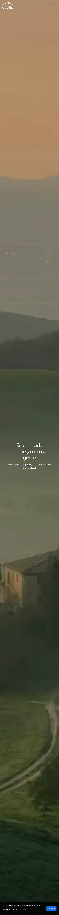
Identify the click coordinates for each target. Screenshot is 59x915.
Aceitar (51, 908)
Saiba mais (20, 909)
